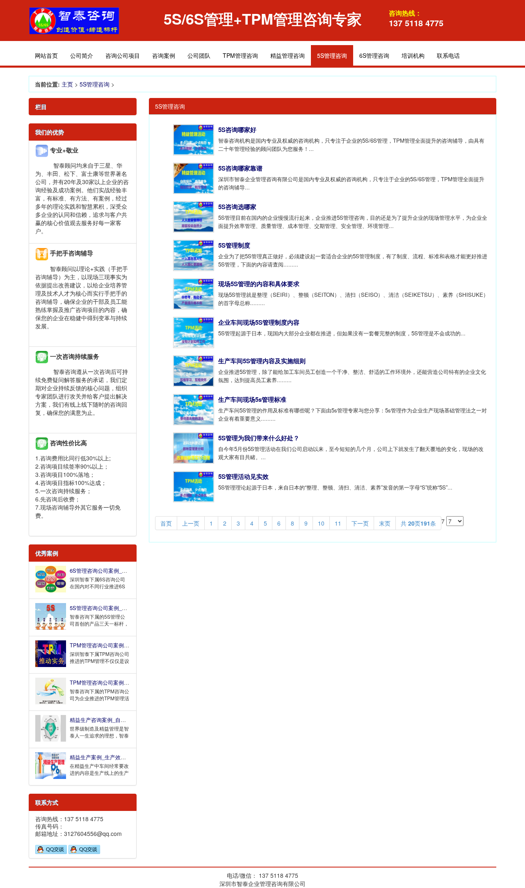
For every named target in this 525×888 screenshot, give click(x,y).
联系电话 (448, 55)
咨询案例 (163, 55)
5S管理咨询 (95, 84)
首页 (166, 523)
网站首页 (46, 55)
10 (321, 523)
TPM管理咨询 (240, 55)
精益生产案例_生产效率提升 (103, 757)
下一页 (360, 523)
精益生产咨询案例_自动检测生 (106, 720)
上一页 (190, 523)
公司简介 (81, 55)
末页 (384, 523)
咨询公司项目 (122, 55)
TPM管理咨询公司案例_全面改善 (109, 645)
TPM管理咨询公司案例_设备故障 (109, 682)
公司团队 (198, 55)
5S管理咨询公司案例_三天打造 (106, 608)
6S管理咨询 (374, 55)
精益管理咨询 (287, 55)
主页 (67, 84)
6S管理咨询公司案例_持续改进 (106, 570)
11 (338, 523)
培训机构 (413, 55)
